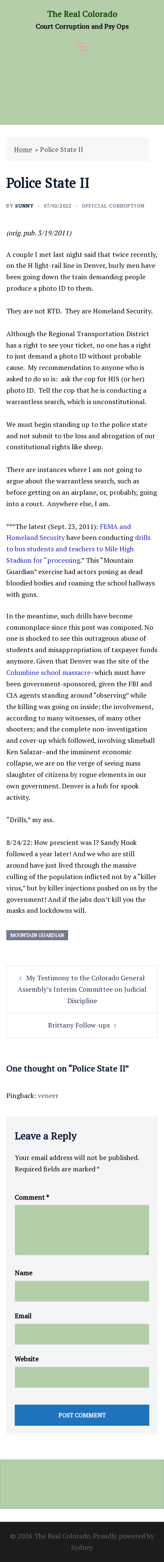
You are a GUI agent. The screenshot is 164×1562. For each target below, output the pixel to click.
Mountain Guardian (37, 935)
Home (23, 149)
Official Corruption (113, 205)
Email (23, 1315)
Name (23, 1272)
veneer (48, 1095)
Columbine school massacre (48, 672)
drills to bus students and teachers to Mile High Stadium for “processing (78, 549)
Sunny (24, 205)
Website (27, 1358)
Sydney (82, 1547)
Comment (32, 1197)
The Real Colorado (82, 13)
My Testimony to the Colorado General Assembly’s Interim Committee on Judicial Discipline (82, 989)
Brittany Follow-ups (79, 1025)
